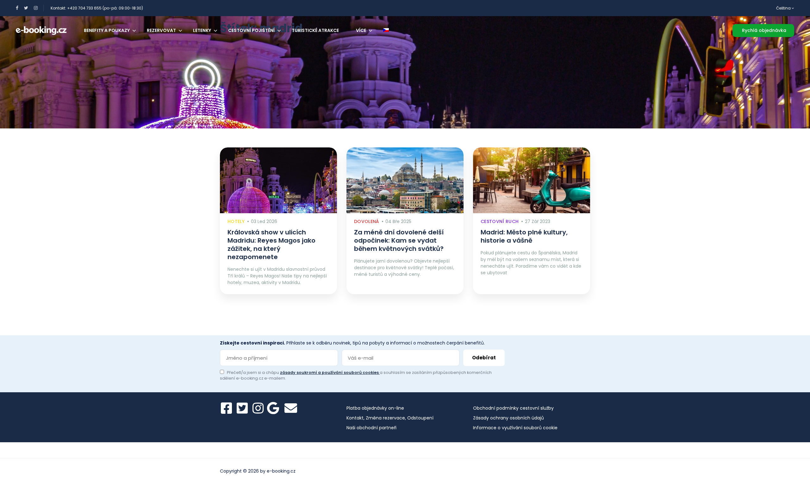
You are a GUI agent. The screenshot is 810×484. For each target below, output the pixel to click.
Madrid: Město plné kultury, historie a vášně (524, 236)
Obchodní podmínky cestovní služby (513, 408)
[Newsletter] (290, 408)
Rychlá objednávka (764, 30)
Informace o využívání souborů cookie (515, 428)
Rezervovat (161, 30)
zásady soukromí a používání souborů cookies (330, 372)
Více (361, 30)
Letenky (202, 30)
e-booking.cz (281, 471)
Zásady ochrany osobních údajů (508, 418)
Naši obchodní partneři (371, 428)
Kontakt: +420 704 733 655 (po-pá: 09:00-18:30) (97, 8)
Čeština (784, 8)
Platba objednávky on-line (375, 408)
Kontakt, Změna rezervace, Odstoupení (389, 418)
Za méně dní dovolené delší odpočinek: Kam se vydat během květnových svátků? (399, 240)
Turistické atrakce (315, 30)
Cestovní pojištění (251, 30)
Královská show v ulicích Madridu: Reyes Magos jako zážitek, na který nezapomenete (271, 244)
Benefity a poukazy (107, 30)
